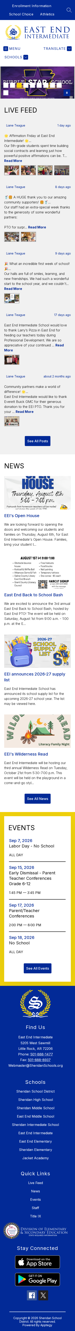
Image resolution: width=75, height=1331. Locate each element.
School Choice (21, 14)
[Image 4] (25, 85)
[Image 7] (45, 85)
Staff (35, 1208)
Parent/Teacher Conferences (24, 913)
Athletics (47, 14)
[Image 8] (52, 85)
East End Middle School (35, 1116)
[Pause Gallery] (67, 92)
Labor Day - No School (32, 846)
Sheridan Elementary (35, 1150)
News (35, 1191)
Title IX (35, 1216)
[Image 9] (59, 85)
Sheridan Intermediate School (35, 1125)
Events (35, 1199)
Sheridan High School (35, 1100)
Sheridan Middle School (35, 1108)
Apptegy (46, 1325)
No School (20, 943)
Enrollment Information (31, 6)
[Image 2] (12, 85)
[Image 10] (5, 92)
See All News (37, 799)
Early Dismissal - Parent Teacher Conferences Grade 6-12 (32, 878)
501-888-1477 (41, 1054)
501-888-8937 (39, 1060)
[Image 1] (5, 85)
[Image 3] (19, 85)
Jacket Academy (35, 1158)
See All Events (37, 968)
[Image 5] (32, 85)
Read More (13, 161)
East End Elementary (35, 1141)
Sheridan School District (35, 1091)
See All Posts (37, 441)
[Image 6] (39, 85)
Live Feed (35, 1183)
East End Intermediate (35, 1133)
